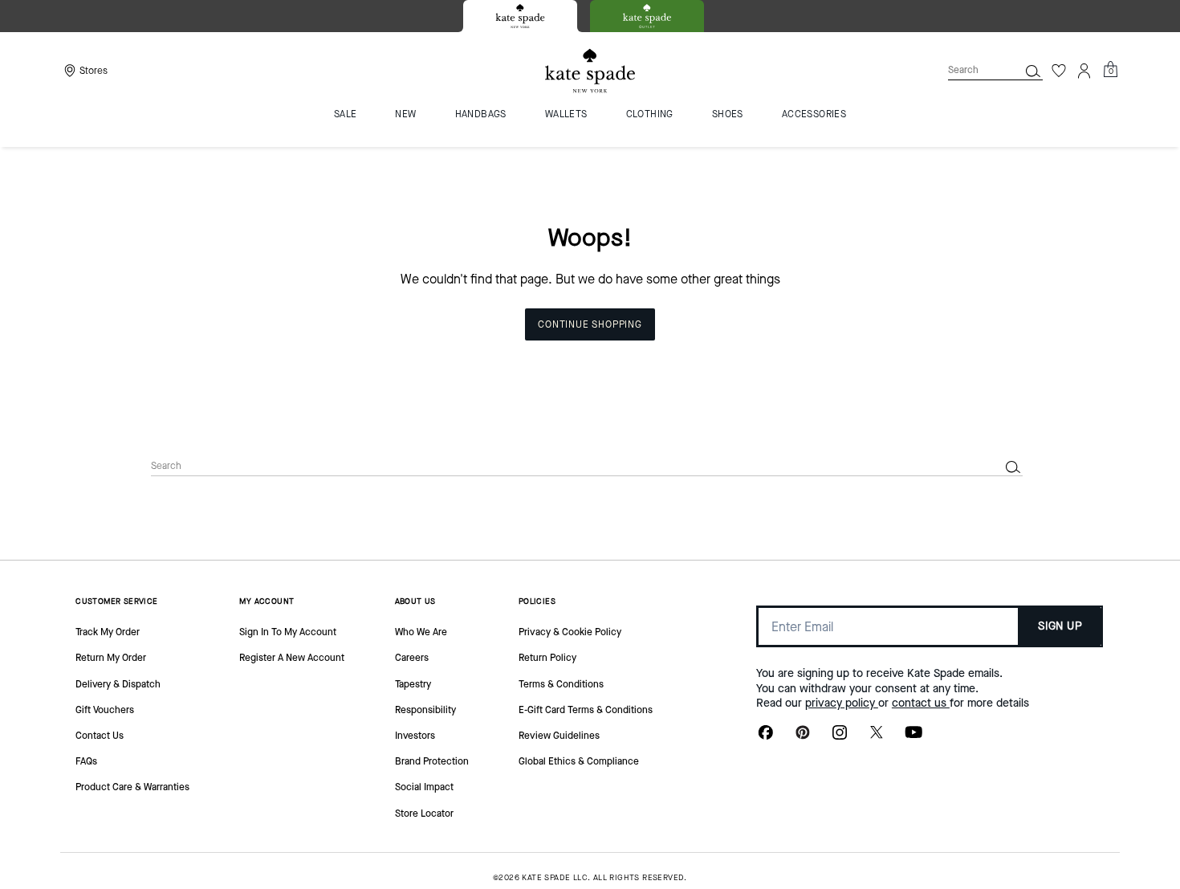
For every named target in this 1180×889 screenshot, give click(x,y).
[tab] (520, 16)
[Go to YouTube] (913, 737)
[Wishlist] (1058, 70)
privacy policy (841, 703)
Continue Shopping (590, 324)
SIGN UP (1060, 626)
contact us (921, 703)
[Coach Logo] (590, 71)
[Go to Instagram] (839, 737)
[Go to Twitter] (876, 737)
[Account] (1084, 70)
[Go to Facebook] (765, 737)
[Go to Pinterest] (802, 737)
